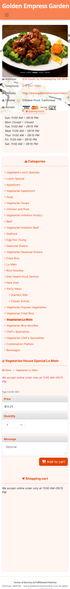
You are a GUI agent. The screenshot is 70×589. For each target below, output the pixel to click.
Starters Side (19, 295)
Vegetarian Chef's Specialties (25, 338)
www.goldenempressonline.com (40, 586)
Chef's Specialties (17, 331)
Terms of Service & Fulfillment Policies (35, 582)
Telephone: (11, 86)
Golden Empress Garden (35, 6)
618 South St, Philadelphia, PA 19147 (45, 79)
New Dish (12, 282)
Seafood (11, 233)
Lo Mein (11, 264)
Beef (9, 221)
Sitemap (6, 586)
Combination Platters (20, 344)
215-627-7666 (31, 86)
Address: (10, 79)
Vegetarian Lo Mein (19, 319)
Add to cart (55, 462)
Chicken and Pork (17, 209)
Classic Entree (20, 301)
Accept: (9, 107)
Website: (10, 93)
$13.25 (8, 406)
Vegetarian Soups (17, 203)
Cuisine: (9, 100)
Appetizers (13, 184)
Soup (9, 197)
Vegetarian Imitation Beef (22, 227)
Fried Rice (12, 258)
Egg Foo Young (16, 239)
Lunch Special (15, 178)
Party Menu (14, 288)
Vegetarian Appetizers (20, 190)
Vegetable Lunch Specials (22, 172)
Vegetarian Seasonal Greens (24, 252)
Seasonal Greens (17, 246)
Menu (8, 370)
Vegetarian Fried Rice (20, 313)
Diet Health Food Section (22, 276)
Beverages (13, 350)
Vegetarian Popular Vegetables (26, 307)
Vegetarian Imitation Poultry (24, 215)
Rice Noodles (14, 270)
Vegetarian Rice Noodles (22, 325)
